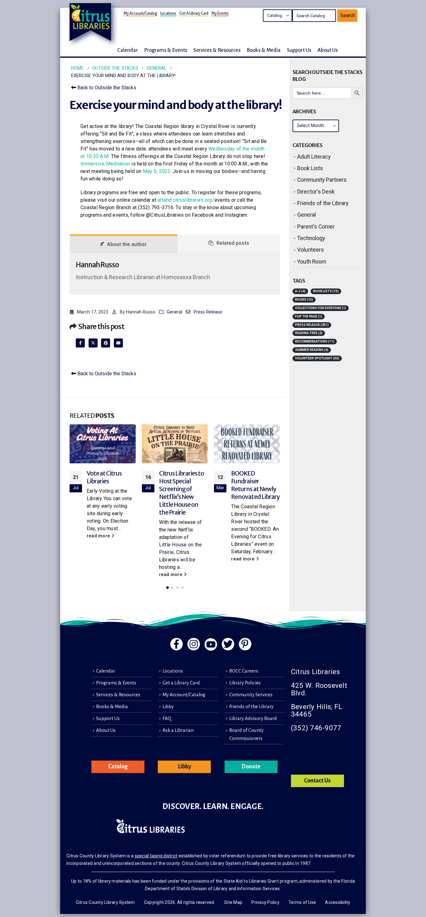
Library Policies (245, 682)
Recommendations (314, 341)
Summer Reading (311, 350)
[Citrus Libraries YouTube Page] (211, 644)
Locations (168, 13)
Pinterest (105, 343)
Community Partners (322, 180)
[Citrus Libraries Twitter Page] (228, 644)
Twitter (93, 343)
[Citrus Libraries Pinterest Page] (245, 644)
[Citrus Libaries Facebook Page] (176, 644)
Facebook (80, 343)
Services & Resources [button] (216, 50)
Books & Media (112, 706)
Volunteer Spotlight (317, 358)
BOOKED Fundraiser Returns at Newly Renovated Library (255, 485)
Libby (168, 706)
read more (99, 536)
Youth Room (311, 262)
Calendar (105, 670)
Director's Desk (316, 192)
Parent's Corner (316, 227)
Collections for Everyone (320, 308)
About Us (106, 730)
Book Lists (310, 168)
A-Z (300, 291)
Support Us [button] (299, 50)
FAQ (166, 718)
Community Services (251, 694)
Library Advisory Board (253, 718)
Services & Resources (118, 694)
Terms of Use (302, 902)
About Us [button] (327, 50)
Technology (311, 238)
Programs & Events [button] (165, 50)
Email (118, 343)
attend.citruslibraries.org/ (186, 200)
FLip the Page (308, 316)
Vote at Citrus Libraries (104, 477)
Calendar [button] (127, 50)
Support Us (108, 718)
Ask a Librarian (178, 730)
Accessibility (337, 902)
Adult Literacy (314, 157)
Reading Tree (308, 333)
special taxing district (156, 855)
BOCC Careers (243, 670)
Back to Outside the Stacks (106, 88)
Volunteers (310, 250)
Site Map (233, 902)
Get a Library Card (193, 13)
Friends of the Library (322, 203)
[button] (167, 587)
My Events (220, 13)
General (174, 312)
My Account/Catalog (140, 13)
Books (304, 299)
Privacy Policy (265, 902)
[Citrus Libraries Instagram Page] (193, 644)
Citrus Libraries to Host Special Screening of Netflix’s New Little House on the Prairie (181, 493)
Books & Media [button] (264, 50)
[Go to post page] (103, 443)
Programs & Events (116, 682)
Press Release (208, 312)
